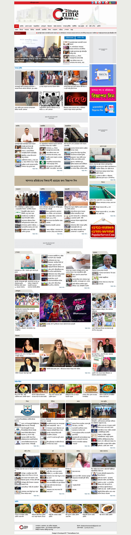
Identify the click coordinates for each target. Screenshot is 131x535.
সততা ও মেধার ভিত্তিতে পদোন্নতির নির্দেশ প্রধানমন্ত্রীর (30, 61)
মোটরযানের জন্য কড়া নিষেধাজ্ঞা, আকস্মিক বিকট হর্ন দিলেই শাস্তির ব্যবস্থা (52, 262)
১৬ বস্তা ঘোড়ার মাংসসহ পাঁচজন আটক (49, 86)
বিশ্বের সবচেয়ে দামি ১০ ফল (103, 207)
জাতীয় (21, 26)
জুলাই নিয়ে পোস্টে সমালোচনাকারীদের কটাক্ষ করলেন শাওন (51, 280)
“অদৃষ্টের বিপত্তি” (76, 485)
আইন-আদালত (57, 26)
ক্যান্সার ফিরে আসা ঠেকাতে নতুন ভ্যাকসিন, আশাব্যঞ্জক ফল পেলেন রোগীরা (78, 281)
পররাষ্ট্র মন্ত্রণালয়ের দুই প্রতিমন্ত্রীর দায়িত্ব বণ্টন (91, 33)
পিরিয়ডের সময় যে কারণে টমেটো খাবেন (72, 395)
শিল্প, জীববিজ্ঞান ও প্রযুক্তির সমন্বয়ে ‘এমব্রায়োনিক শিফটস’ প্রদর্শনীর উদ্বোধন (25, 208)
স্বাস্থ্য (71, 30)
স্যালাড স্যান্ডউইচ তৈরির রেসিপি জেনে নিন (21, 515)
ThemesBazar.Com (73, 533)
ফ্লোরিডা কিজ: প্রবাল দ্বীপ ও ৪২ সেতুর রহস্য (100, 200)
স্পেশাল (66, 30)
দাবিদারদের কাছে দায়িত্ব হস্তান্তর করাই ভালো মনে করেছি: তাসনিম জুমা (52, 276)
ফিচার (21, 30)
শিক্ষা (49, 30)
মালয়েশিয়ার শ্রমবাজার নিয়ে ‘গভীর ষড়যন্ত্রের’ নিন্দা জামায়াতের (50, 164)
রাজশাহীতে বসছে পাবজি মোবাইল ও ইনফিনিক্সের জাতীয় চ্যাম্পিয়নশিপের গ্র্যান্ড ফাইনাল (103, 432)
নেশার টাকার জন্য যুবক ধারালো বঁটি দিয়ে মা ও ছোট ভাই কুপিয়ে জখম (75, 87)
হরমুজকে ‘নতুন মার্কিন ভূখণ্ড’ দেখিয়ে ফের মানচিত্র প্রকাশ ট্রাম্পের (75, 159)
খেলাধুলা (43, 26)
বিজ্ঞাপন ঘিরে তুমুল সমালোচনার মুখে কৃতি (65, 365)
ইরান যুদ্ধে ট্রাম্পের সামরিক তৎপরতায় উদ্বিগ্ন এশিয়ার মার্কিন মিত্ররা (75, 168)
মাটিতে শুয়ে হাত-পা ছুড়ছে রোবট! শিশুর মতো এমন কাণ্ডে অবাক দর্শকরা (103, 427)
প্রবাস (16, 30)
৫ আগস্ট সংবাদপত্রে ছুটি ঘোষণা (55, 437)
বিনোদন (50, 26)
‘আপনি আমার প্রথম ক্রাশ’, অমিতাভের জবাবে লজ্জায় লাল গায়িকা (63, 369)
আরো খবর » (35, 169)
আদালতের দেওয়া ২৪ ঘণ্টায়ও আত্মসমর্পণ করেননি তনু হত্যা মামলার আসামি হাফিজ (34, 284)
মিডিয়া (32, 30)
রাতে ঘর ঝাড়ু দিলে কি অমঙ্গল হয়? (49, 469)
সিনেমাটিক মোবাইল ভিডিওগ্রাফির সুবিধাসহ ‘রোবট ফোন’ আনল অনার (103, 446)
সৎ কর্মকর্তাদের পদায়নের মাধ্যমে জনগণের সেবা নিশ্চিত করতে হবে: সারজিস (59, 33)
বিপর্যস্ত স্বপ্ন (68, 469)
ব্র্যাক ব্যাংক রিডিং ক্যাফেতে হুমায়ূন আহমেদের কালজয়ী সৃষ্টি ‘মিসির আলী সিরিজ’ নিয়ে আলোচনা (78, 478)
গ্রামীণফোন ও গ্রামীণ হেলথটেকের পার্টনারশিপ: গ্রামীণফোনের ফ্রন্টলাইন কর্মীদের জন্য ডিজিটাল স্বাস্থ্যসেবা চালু (103, 421)
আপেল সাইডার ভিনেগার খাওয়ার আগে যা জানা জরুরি (39, 395)
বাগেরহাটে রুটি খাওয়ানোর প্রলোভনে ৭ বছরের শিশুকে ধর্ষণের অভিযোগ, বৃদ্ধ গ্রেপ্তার (26, 87)
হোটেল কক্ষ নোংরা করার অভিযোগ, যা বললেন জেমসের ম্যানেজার (102, 374)
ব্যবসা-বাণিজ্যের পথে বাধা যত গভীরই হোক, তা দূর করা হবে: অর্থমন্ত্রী (51, 208)
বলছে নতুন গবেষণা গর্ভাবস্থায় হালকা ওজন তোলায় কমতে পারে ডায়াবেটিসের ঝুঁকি (77, 271)
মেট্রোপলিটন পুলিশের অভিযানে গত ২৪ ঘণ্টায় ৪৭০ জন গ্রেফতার (49, 108)
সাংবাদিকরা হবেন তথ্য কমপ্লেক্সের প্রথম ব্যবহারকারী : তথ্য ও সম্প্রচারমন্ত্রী (52, 425)
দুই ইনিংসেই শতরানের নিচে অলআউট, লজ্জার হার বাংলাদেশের (25, 310)
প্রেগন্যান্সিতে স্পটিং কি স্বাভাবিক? (30, 487)
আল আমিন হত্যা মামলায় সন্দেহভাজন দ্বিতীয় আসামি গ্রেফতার (25, 108)
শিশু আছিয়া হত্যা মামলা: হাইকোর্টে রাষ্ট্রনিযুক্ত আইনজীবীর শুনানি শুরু (103, 470)
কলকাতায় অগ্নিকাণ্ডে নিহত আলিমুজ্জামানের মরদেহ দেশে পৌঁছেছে (26, 222)
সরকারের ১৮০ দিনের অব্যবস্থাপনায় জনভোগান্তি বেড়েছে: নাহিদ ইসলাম (73, 58)
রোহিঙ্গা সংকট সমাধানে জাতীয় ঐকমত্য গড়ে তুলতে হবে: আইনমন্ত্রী (26, 166)
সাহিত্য (61, 30)
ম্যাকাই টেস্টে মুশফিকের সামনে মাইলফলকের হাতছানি (60, 324)
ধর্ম (86, 26)
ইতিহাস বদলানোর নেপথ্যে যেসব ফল (105, 202)
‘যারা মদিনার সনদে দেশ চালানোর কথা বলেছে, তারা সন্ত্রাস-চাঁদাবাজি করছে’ (73, 62)
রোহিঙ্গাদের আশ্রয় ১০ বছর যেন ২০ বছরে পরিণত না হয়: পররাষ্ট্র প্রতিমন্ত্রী (26, 162)
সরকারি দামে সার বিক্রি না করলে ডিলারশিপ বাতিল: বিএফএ (25, 218)
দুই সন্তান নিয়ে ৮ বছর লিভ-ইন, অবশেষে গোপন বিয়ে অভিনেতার (102, 355)
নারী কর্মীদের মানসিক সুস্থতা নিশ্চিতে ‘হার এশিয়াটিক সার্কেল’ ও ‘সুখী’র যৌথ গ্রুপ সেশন (77, 286)
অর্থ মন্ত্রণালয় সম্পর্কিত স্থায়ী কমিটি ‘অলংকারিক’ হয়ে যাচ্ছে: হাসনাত (51, 168)
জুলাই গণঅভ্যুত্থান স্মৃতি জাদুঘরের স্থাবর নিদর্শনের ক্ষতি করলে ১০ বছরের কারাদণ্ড (21, 284)
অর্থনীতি (74, 26)
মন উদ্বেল (74, 480)
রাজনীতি (44, 30)
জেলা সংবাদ (28, 26)
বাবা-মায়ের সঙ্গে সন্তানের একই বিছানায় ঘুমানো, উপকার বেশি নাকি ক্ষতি (27, 480)
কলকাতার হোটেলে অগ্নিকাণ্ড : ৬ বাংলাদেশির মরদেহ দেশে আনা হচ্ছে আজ (26, 227)
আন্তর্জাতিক (36, 26)
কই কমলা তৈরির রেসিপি (106, 515)
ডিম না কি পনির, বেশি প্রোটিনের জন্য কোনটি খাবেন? (22, 395)
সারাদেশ (55, 30)
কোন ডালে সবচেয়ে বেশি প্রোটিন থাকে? (55, 395)
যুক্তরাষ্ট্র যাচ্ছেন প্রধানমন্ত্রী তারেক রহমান (29, 33)
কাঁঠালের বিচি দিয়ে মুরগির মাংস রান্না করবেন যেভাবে (38, 515)
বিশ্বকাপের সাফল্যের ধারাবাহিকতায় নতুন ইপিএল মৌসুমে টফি (65, 320)
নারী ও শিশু (92, 26)
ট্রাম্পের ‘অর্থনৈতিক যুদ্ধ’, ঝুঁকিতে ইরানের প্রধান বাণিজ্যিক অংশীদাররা (75, 164)
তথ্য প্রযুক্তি (81, 26)
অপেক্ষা (74, 490)
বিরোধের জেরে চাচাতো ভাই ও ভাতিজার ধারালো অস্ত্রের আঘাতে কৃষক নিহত (74, 108)
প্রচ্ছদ (16, 26)
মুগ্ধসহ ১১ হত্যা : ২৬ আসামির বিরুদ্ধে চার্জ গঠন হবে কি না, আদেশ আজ (102, 484)
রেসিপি (99, 26)
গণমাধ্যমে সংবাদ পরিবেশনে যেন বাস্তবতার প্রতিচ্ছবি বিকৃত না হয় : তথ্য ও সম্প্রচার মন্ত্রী (52, 430)
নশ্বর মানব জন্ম (76, 471)
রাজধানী (38, 30)
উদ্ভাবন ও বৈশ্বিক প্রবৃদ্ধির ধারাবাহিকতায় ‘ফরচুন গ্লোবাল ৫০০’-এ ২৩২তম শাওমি (102, 436)
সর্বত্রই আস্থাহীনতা (103, 277)
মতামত (27, 30)
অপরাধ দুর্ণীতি (66, 26)
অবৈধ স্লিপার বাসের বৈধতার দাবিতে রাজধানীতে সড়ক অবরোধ (74, 213)
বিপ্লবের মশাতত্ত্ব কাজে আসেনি (100, 270)
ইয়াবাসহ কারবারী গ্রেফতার (53, 225)
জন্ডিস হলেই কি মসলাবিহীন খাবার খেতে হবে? (107, 395)
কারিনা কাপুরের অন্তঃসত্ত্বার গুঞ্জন (23, 373)
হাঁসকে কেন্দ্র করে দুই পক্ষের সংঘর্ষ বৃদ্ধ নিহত (100, 164)
